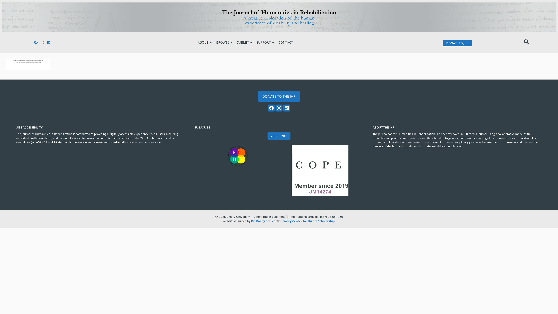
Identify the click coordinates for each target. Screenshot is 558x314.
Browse (222, 42)
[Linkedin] (49, 42)
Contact (285, 42)
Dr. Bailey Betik (262, 221)
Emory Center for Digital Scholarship (308, 221)
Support (263, 42)
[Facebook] (36, 42)
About (203, 42)
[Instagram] (42, 42)
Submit (243, 42)
